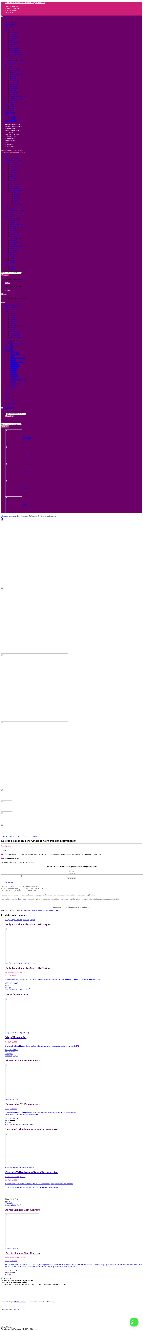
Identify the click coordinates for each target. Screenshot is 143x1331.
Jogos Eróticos (10, 105)
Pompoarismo (10, 113)
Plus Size (13, 44)
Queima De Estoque (12, 22)
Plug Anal (8, 111)
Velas (7, 56)
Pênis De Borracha (16, 54)
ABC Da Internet (20, 1302)
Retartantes (14, 101)
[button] (134, 1322)
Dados (12, 109)
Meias (12, 40)
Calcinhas (13, 32)
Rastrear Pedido (11, 10)
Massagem (13, 95)
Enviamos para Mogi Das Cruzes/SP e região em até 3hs (25, 3)
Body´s (12, 30)
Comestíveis (14, 80)
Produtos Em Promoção (13, 126)
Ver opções (9, 1054)
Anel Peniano (14, 48)
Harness (13, 119)
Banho (12, 72)
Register (8, 290)
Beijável (13, 76)
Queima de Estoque (12, 121)
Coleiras (13, 117)
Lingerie (13, 38)
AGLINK (17, 1309)
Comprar (8, 987)
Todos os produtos (11, 158)
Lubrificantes (14, 93)
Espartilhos (14, 36)
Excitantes (13, 86)
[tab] (73, 882)
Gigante (17, 194)
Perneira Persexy (16, 42)
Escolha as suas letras (50, 1188)
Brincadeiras (9, 62)
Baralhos (13, 107)
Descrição (9, 882)
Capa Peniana (15, 50)
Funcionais (14, 91)
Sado (7, 115)
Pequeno (17, 202)
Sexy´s (7, 28)
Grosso (16, 198)
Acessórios (9, 46)
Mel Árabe (13, 88)
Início (3, 516)
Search (7, 411)
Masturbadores (15, 52)
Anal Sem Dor (15, 70)
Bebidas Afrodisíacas (17, 74)
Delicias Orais (15, 82)
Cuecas (12, 34)
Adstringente (14, 68)
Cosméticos (9, 66)
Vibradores (9, 58)
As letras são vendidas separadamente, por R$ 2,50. (23, 1188)
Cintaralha (9, 64)
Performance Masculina (18, 97)
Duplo (16, 192)
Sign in (7, 283)
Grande (17, 196)
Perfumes (13, 99)
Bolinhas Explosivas (17, 78)
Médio (16, 200)
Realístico (17, 204)
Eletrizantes (14, 84)
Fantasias (8, 26)
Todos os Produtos (11, 6)
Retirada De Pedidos (12, 8)
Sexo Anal (13, 103)
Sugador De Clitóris (17, 60)
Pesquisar (5, 275)
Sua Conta (9, 13)
